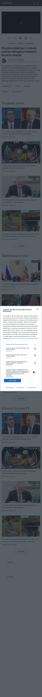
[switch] (34, 349)
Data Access (21, 387)
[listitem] (21, 344)
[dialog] (21, 348)
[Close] (38, 310)
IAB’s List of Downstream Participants (23, 338)
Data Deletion (10, 387)
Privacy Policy (32, 387)
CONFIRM (12, 380)
